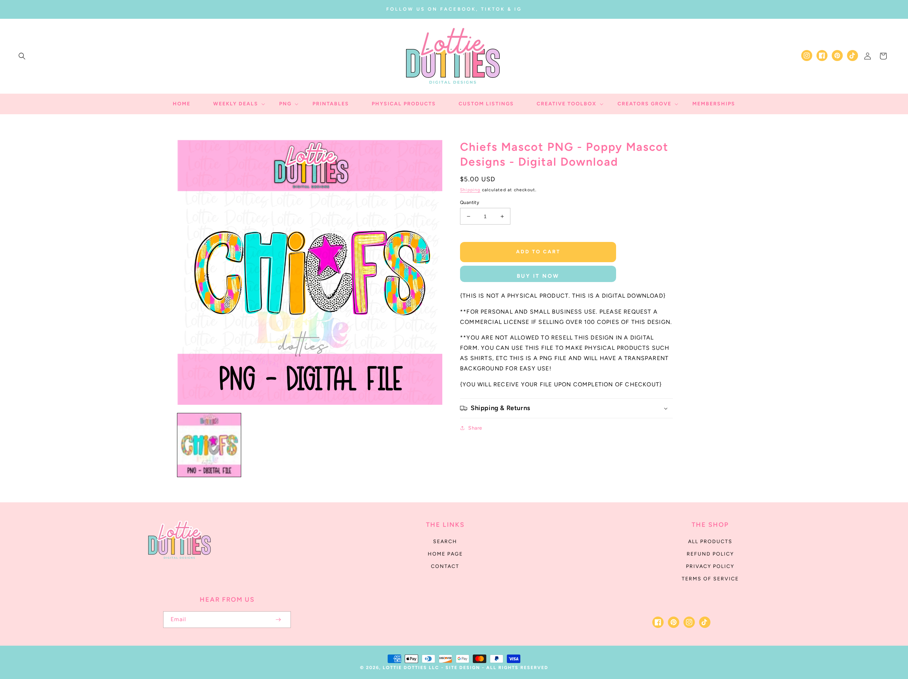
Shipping (470, 189)
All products (710, 542)
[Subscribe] (278, 619)
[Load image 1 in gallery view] (209, 445)
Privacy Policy (710, 566)
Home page (445, 554)
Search (445, 542)
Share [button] (475, 428)
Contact (445, 566)
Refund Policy (710, 554)
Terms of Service (710, 579)
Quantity (469, 202)
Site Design (462, 667)
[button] (22, 56)
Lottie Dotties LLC (411, 667)
